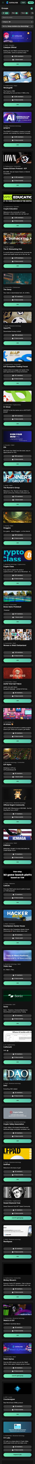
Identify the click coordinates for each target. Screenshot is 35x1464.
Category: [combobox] (6, 22)
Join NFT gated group (17, 1218)
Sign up (31, 2)
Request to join (17, 1454)
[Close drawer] (3, 2)
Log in (23, 2)
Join (17, 64)
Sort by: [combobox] (16, 26)
